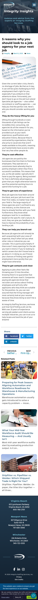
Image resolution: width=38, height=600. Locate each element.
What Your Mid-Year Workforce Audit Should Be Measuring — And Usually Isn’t (17, 434)
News (29, 53)
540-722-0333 (19, 543)
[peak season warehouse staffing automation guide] (19, 370)
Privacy (19, 577)
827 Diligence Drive (19, 520)
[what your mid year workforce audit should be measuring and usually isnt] (19, 418)
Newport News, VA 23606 (19, 525)
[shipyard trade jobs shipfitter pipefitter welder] (19, 463)
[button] (34, 5)
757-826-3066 (19, 528)
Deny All (18, 597)
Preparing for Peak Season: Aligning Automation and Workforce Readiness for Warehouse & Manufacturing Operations (18, 388)
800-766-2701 (19, 510)
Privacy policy (5, 597)
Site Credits (19, 579)
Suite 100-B (19, 523)
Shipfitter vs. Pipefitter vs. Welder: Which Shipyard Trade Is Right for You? (16, 478)
